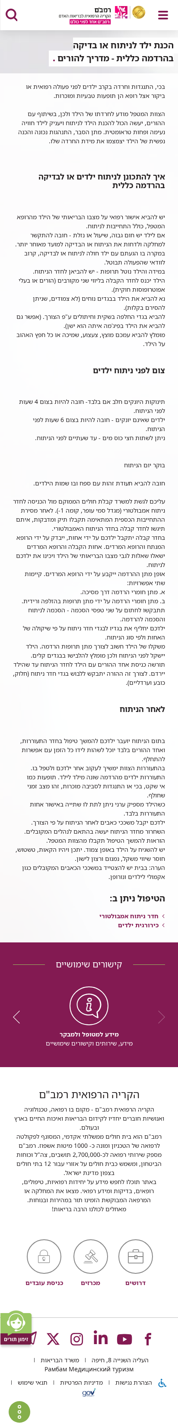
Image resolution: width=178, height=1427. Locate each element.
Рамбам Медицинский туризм (89, 1369)
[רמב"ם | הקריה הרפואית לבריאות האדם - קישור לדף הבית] (91, 16)
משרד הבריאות (59, 1360)
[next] (19, 1017)
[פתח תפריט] (163, 15)
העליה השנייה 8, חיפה (119, 1360)
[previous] (158, 1017)
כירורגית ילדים (138, 925)
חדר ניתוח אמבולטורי (129, 916)
